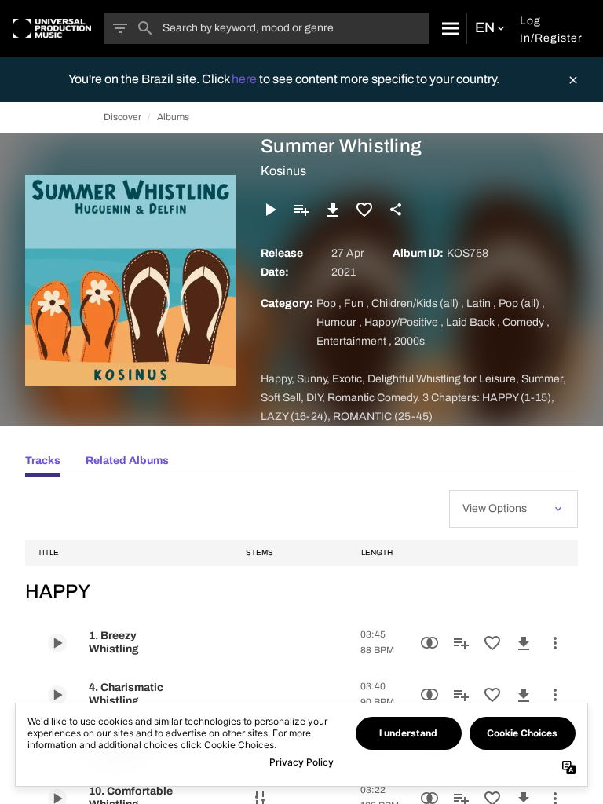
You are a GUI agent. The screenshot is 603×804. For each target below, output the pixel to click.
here (245, 79)
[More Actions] (555, 643)
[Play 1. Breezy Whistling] (57, 643)
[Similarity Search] (429, 643)
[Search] (448, 28)
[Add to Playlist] (301, 209)
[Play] (270, 209)
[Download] (332, 209)
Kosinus (283, 170)
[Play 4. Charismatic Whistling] (57, 695)
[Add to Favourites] (364, 209)
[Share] (395, 209)
